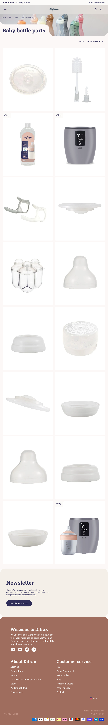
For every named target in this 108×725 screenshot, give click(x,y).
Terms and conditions (93, 710)
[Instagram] (20, 649)
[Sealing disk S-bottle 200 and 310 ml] (28, 403)
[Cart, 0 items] (101, 9)
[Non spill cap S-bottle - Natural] (80, 273)
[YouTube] (13, 649)
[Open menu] (5, 9)
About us (15, 667)
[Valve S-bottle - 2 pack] (28, 79)
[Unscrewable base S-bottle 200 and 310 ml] (28, 532)
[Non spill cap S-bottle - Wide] (28, 467)
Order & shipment (65, 671)
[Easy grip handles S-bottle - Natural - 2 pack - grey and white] (28, 209)
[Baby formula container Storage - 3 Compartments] (28, 273)
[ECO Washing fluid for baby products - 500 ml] (28, 144)
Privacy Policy (97, 714)
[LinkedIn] (33, 649)
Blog (59, 679)
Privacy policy (63, 688)
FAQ (58, 667)
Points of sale (17, 671)
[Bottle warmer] (80, 144)
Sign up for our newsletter (19, 603)
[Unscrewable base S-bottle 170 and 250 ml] (80, 403)
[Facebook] (27, 649)
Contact (60, 692)
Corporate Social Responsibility (26, 679)
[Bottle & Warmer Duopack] (80, 532)
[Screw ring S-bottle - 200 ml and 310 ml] (80, 467)
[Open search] (96, 9)
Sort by (81, 41)
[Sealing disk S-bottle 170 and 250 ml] (80, 209)
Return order (63, 675)
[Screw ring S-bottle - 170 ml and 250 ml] (28, 338)
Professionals (17, 692)
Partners (14, 675)
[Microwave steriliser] (80, 338)
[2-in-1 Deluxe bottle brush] (80, 79)
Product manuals (65, 683)
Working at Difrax (19, 688)
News (13, 683)
